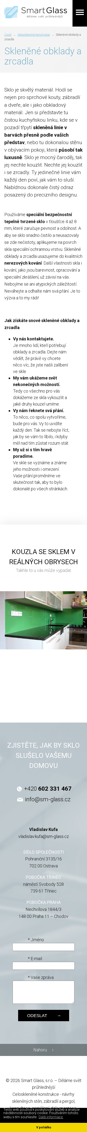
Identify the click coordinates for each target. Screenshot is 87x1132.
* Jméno (36, 939)
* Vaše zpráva (41, 977)
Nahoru (40, 1049)
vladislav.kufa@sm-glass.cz (43, 836)
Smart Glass (36, 5)
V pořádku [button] (43, 1127)
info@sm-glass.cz (48, 799)
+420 (48, 788)
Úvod (7, 34)
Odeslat (37, 1015)
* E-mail (35, 958)
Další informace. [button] (51, 1117)
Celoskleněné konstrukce (33, 34)
